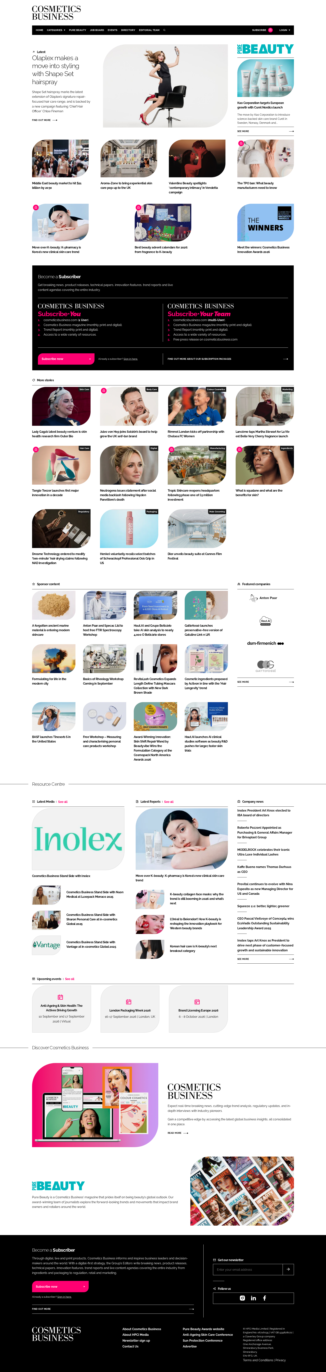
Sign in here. (131, 358)
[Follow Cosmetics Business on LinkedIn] (253, 1299)
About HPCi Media (135, 1335)
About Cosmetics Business (141, 1329)
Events (112, 30)
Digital (154, 448)
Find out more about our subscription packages (199, 359)
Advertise (190, 1346)
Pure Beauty (77, 30)
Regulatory (83, 511)
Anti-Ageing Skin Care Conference (208, 1335)
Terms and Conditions (258, 1360)
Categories (54, 30)
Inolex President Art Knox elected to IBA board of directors (264, 812)
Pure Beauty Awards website (203, 1329)
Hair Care (84, 448)
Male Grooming (217, 511)
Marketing (287, 389)
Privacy (280, 1360)
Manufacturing (217, 448)
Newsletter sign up (136, 1340)
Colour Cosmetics (216, 389)
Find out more (41, 120)
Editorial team (149, 30)
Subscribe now (52, 359)
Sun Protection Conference (203, 1340)
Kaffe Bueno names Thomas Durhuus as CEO (264, 869)
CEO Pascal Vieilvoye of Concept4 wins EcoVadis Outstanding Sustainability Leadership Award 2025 (265, 923)
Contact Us (130, 1346)
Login (283, 30)
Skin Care (84, 389)
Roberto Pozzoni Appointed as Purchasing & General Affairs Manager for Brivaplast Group (264, 832)
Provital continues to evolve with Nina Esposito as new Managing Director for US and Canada (265, 889)
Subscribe (259, 30)
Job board (97, 30)
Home (39, 30)
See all (62, 802)
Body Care (152, 389)
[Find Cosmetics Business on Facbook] (264, 1299)
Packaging (152, 511)
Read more (174, 1133)
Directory (128, 30)
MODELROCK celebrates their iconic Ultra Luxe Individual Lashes (263, 851)
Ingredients (287, 448)
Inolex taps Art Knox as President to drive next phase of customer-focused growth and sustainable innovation (265, 945)
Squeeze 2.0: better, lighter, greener (263, 906)
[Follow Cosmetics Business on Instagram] (242, 1299)
